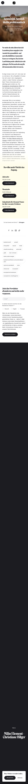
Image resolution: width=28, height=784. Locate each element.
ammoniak (18, 249)
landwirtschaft (7, 242)
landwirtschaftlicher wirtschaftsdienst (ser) (13, 260)
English (14, 309)
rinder (20, 245)
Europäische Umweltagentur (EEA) (12, 86)
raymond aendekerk (9, 265)
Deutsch (7, 309)
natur (18, 265)
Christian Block (11, 26)
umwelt (16, 242)
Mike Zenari (10, 28)
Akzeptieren (10, 777)
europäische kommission (10, 272)
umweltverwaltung (8, 249)
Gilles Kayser (17, 28)
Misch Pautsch (19, 26)
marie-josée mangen (9, 256)
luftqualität (6, 245)
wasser (14, 245)
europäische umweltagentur (11, 276)
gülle (5, 252)
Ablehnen (20, 777)
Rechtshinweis (11, 329)
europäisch (15, 268)
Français (22, 309)
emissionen (6, 268)
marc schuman (12, 252)
